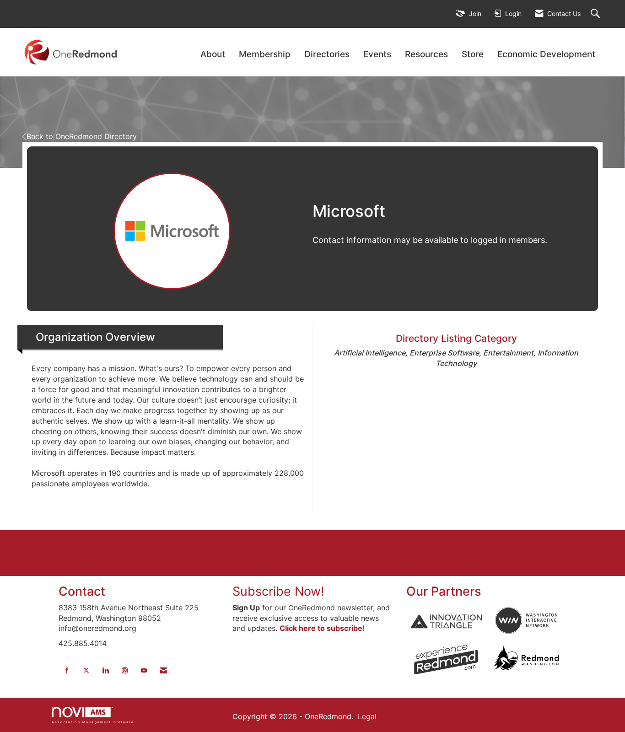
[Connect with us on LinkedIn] (105, 670)
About (212, 54)
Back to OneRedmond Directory (82, 136)
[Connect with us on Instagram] (124, 670)
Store (473, 54)
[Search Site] (596, 14)
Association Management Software (93, 722)
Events (377, 54)
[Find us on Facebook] (67, 670)
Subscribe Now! (278, 591)
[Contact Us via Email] (163, 670)
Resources (426, 54)
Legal (367, 716)
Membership (265, 54)
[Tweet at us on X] (86, 670)
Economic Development (546, 54)
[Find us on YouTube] (143, 670)
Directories (327, 54)
